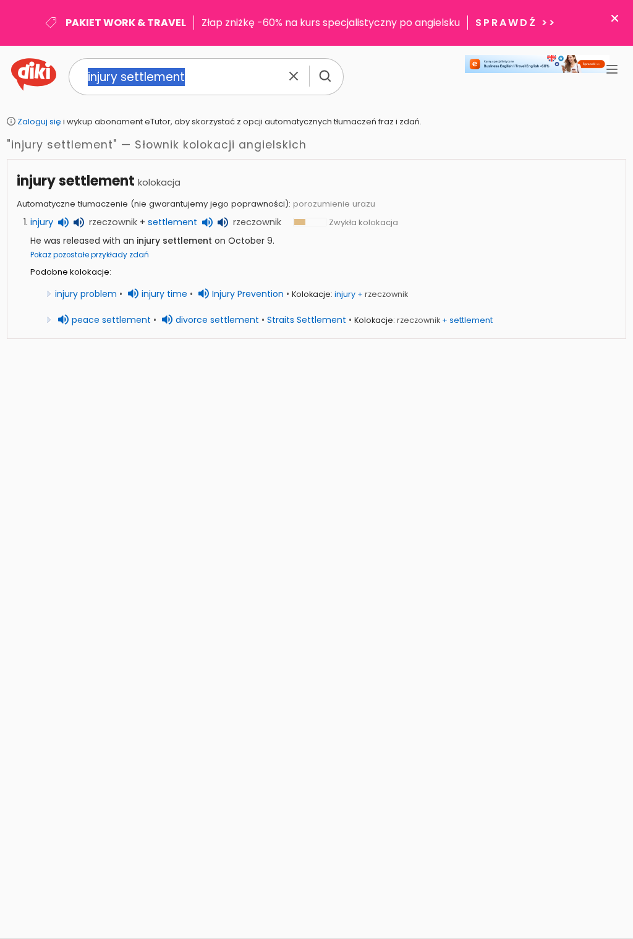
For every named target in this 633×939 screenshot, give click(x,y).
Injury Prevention (248, 294)
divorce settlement (217, 320)
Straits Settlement (306, 320)
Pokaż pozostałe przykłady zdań (89, 255)
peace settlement (111, 320)
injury (41, 222)
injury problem (86, 294)
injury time (164, 294)
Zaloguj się (39, 121)
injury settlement (76, 181)
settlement (172, 222)
